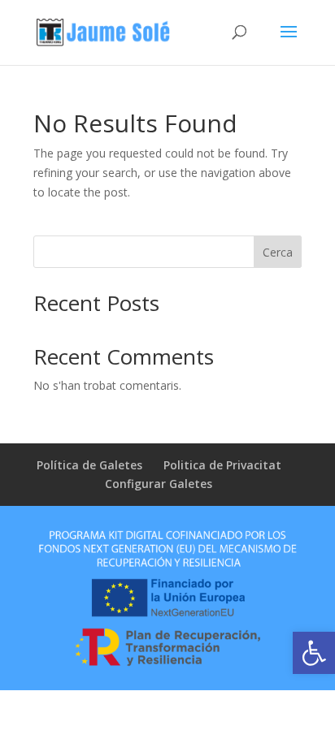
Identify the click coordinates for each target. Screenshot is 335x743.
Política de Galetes (89, 465)
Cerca (278, 252)
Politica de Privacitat (222, 465)
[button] (314, 653)
